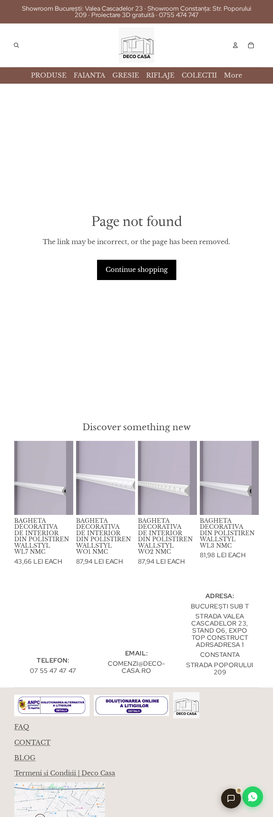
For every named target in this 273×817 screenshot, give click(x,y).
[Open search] (16, 45)
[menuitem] (233, 75)
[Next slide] (67, 478)
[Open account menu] (235, 45)
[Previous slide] (19, 478)
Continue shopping (137, 270)
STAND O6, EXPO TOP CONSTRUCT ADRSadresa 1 (220, 637)
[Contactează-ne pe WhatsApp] (252, 796)
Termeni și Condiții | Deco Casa (64, 773)
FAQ (21, 727)
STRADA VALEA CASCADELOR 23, (219, 619)
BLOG (25, 758)
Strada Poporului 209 (219, 668)
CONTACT (32, 743)
